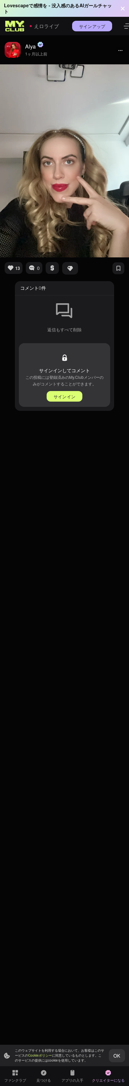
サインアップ (92, 26)
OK (116, 1055)
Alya (30, 46)
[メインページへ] (14, 26)
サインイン (64, 396)
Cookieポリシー (40, 1055)
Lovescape (16, 5)
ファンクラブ (15, 1080)
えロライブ (46, 25)
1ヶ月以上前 (36, 53)
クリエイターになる (108, 1080)
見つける (43, 1080)
